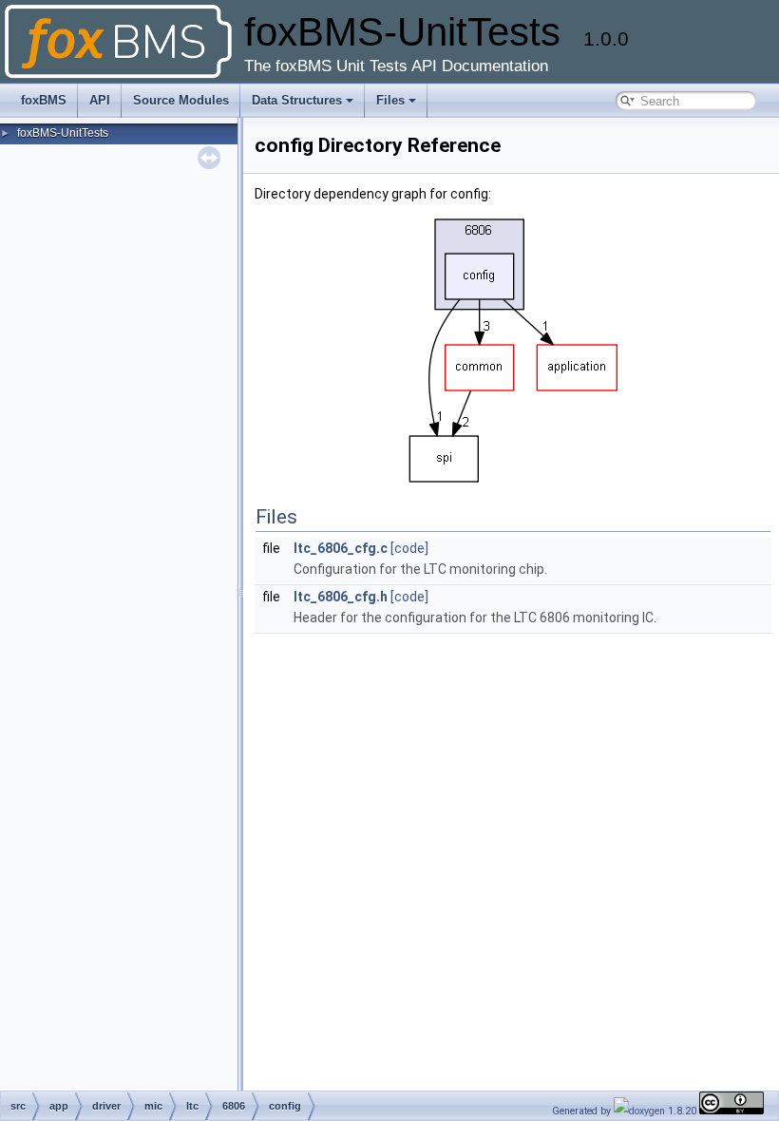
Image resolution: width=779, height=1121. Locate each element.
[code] (409, 548)
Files (390, 100)
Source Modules (181, 100)
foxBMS (43, 100)
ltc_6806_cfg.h (341, 596)
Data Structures (297, 100)
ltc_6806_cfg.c (341, 548)
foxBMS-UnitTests (62, 133)
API (99, 100)
